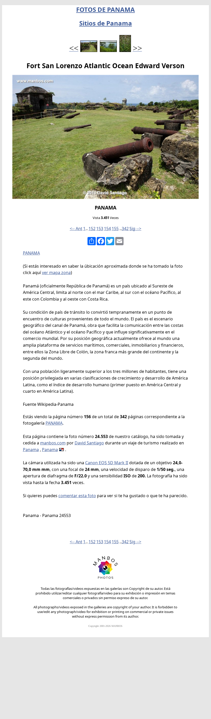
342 (125, 228)
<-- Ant (76, 228)
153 (99, 228)
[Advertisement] (105, 680)
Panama (31, 449)
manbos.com (53, 443)
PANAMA (31, 253)
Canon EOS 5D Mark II (106, 463)
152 (92, 228)
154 (107, 228)
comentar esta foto (77, 495)
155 (115, 228)
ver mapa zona (56, 272)
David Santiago (89, 443)
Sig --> (135, 228)
